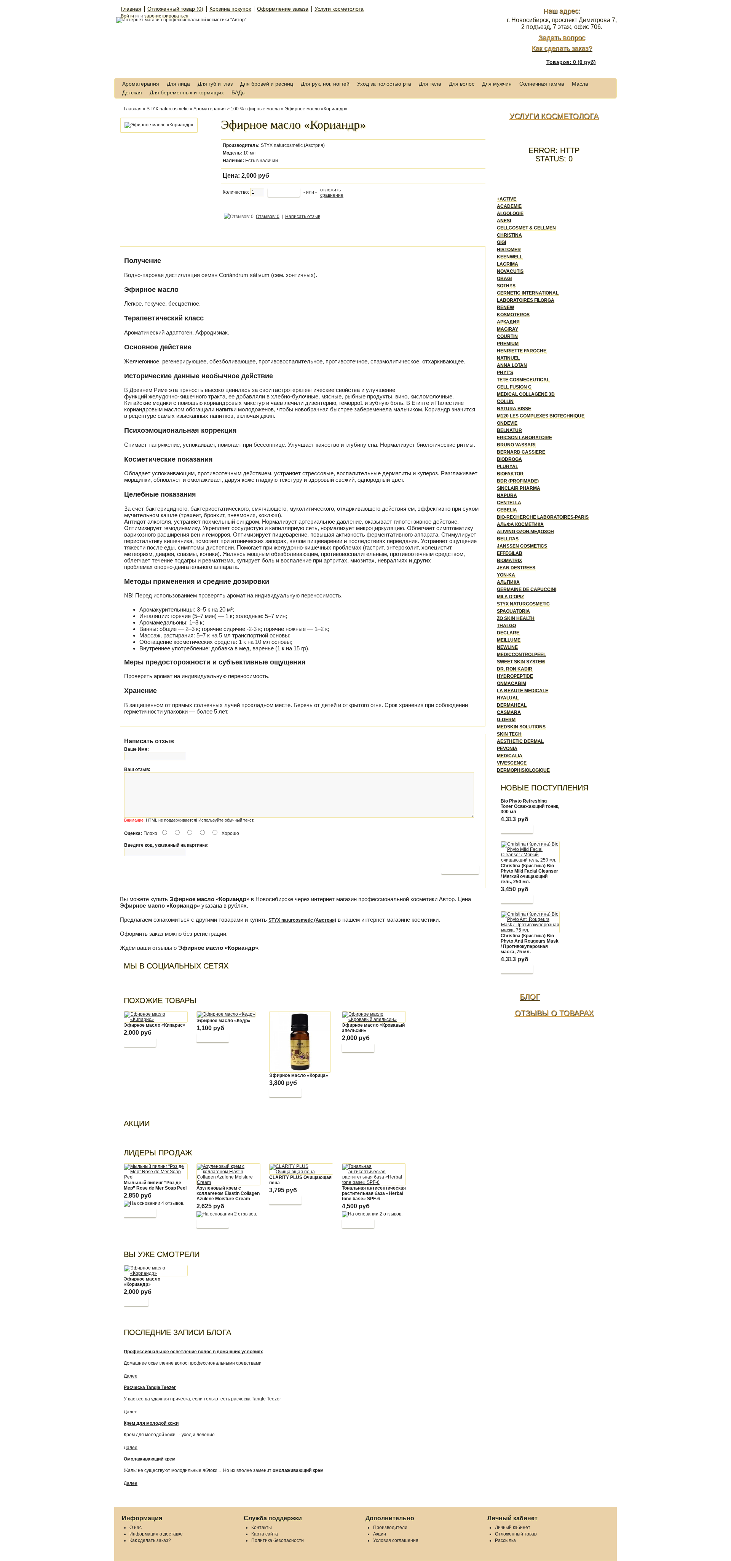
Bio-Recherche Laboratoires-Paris (543, 517)
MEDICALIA (509, 755)
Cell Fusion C (514, 387)
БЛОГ (530, 996)
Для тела (430, 84)
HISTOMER (509, 249)
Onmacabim (511, 683)
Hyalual (508, 698)
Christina (509, 235)
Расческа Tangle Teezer (150, 1387)
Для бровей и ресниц (266, 84)
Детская (132, 92)
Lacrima (507, 264)
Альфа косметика (520, 524)
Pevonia (507, 748)
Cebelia (507, 510)
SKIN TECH (509, 734)
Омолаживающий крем (150, 1459)
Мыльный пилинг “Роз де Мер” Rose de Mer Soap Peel (155, 1185)
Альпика (508, 582)
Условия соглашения (395, 1540)
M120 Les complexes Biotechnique (540, 416)
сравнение (331, 195)
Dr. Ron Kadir (514, 669)
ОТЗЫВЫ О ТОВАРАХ (554, 1013)
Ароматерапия (140, 84)
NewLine (507, 647)
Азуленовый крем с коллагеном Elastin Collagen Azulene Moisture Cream (228, 1193)
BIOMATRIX (509, 560)
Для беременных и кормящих (187, 92)
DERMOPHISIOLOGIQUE (523, 770)
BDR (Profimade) (518, 481)
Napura (507, 495)
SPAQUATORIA (513, 611)
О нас (135, 1527)
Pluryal (507, 466)
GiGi (501, 242)
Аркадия (508, 322)
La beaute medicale (522, 690)
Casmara (509, 712)
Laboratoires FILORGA (525, 300)
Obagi (504, 278)
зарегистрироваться (166, 16)
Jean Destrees (516, 567)
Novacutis (510, 271)
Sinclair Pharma (518, 488)
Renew (505, 307)
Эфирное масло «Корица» (298, 1075)
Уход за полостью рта (384, 84)
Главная (131, 9)
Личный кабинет (512, 1527)
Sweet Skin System (521, 661)
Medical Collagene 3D (526, 394)
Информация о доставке (156, 1534)
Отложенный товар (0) (175, 9)
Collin (505, 401)
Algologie (510, 213)
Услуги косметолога (339, 9)
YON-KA (506, 575)
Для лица (178, 84)
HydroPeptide (515, 676)
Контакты (261, 1527)
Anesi (504, 220)
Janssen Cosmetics (522, 546)
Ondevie (507, 423)
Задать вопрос (561, 37)
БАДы (238, 92)
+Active (506, 199)
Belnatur (509, 430)
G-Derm (506, 719)
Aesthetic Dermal (520, 741)
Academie (509, 206)
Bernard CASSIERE (521, 452)
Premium (508, 343)
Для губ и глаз (215, 84)
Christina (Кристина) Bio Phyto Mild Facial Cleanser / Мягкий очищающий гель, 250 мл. (529, 873)
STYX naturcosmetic (167, 109)
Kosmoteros (513, 314)
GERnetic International (528, 293)
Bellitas (508, 539)
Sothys (506, 285)
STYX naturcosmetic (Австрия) (293, 145)
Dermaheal (512, 705)
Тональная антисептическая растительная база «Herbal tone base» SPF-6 (374, 1193)
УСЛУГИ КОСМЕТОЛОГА (554, 116)
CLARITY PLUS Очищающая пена (300, 1180)
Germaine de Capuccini (526, 589)
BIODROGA (509, 459)
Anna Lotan (512, 365)
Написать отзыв (302, 216)
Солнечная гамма (541, 84)
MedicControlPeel (521, 654)
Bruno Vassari (516, 445)
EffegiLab (509, 553)
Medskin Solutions (521, 727)
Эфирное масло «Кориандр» (316, 109)
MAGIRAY (507, 329)
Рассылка (505, 1540)
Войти (127, 16)
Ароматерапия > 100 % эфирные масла (236, 109)
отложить (330, 190)
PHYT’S (505, 372)
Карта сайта (264, 1534)
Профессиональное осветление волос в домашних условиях (193, 1351)
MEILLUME (508, 640)
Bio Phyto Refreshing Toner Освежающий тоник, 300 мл (530, 806)
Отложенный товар (516, 1534)
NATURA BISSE (514, 408)
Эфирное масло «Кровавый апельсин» (373, 1028)
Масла (580, 84)
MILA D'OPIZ (510, 596)
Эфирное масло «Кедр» (223, 1020)
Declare (508, 633)
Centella (509, 502)
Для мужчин (497, 84)
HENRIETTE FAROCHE (521, 351)
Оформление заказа (282, 9)
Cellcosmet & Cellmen (526, 228)
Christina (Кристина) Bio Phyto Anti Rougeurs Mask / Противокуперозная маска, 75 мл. (530, 943)
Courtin (507, 336)
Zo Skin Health (516, 618)
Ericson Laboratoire (524, 437)
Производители (390, 1527)
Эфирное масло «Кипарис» (154, 1025)
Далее (130, 1376)
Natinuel (508, 358)
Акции (379, 1534)
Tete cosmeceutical (523, 379)
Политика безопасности (277, 1540)
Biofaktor (510, 473)
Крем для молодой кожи (151, 1423)
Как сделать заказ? (561, 48)
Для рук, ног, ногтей (325, 84)
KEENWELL (509, 257)
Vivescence (512, 763)
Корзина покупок (230, 9)
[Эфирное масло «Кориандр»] (158, 124)
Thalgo (506, 625)
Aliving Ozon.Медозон (525, 531)
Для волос (461, 84)
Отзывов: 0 (267, 216)
